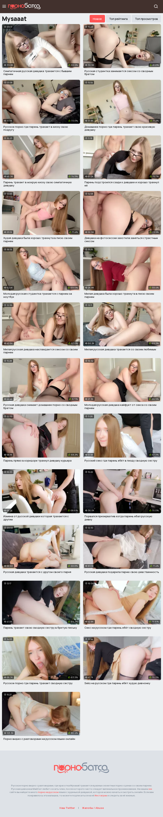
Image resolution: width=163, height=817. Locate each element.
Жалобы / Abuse (93, 808)
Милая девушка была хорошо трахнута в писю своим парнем (119, 295)
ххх (150, 788)
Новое (97, 19)
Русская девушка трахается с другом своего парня (37, 572)
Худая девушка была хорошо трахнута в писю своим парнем (37, 239)
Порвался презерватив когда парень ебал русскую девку (118, 517)
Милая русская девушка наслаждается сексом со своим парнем (40, 351)
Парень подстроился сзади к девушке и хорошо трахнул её (121, 183)
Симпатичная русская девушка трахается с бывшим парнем (37, 72)
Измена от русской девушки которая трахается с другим (36, 517)
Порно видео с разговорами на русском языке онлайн (39, 739)
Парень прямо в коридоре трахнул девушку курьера (37, 460)
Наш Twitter (67, 808)
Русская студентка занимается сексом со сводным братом (118, 72)
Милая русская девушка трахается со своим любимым (120, 349)
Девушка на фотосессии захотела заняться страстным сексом (121, 239)
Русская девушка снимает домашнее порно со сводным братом (40, 406)
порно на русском (48, 792)
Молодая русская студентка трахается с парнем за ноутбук (37, 295)
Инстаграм (101, 795)
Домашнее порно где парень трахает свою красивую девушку (119, 128)
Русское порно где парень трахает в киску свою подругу (35, 128)
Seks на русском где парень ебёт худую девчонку (117, 683)
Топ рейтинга (118, 19)
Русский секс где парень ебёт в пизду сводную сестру (120, 460)
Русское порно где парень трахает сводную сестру (38, 683)
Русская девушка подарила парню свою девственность (121, 572)
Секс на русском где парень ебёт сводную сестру (117, 627)
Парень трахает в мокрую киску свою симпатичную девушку (37, 183)
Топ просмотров (146, 19)
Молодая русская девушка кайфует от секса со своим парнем (120, 406)
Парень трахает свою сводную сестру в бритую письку (40, 627)
